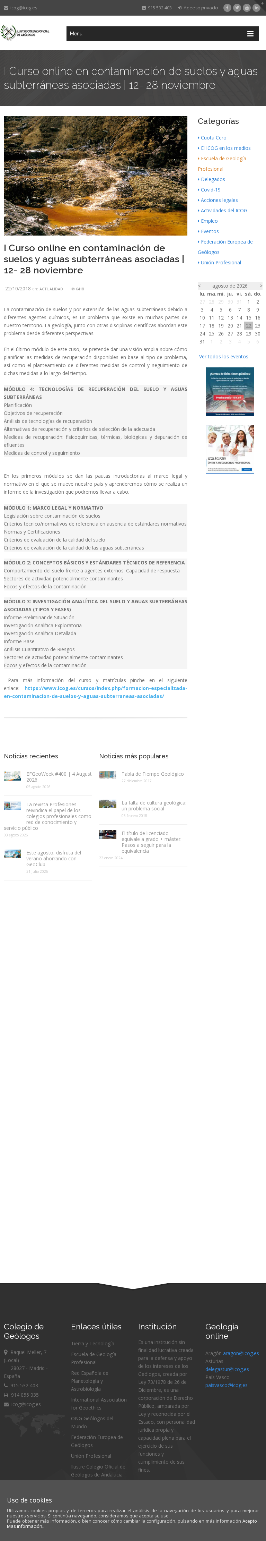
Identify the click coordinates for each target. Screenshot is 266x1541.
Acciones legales (219, 200)
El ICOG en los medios (226, 148)
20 (230, 325)
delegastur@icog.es (227, 1369)
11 (211, 317)
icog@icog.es (22, 8)
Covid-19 (211, 189)
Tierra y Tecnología (92, 1343)
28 (211, 301)
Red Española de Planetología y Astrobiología (89, 1381)
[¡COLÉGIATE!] (230, 471)
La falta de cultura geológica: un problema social (154, 805)
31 (239, 301)
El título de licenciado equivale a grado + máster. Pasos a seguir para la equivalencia (151, 842)
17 (202, 325)
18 (211, 325)
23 (257, 325)
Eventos (210, 231)
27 (202, 301)
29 (221, 301)
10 (202, 317)
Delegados (213, 179)
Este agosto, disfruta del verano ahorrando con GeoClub (53, 858)
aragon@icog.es (241, 1353)
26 (221, 333)
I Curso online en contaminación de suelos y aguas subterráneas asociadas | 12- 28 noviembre (94, 258)
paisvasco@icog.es (226, 1385)
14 (239, 317)
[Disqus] (95, 972)
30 (230, 301)
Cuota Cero (214, 137)
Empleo (209, 221)
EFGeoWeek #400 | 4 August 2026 (59, 777)
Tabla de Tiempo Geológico (153, 774)
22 (248, 325)
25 (211, 333)
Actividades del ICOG (224, 210)
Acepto (249, 1521)
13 (230, 317)
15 (248, 317)
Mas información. (25, 1526)
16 (257, 317)
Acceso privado (199, 7)
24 (202, 333)
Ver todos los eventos (223, 356)
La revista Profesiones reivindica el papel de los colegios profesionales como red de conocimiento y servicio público (47, 816)
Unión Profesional (221, 262)
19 (221, 325)
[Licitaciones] (230, 414)
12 (221, 317)
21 (239, 325)
